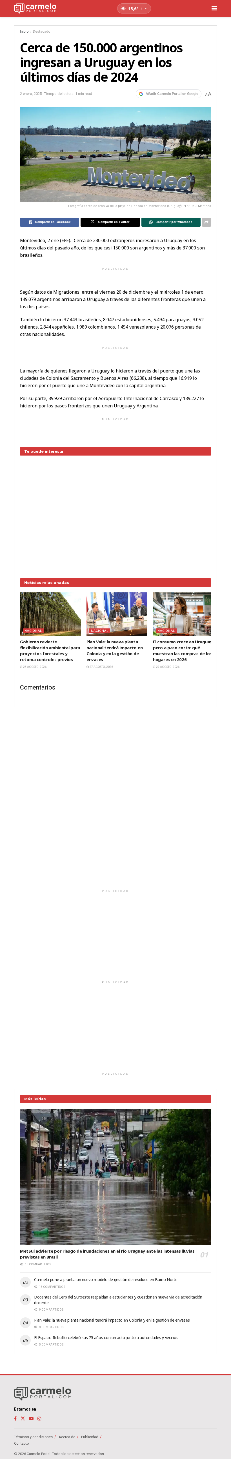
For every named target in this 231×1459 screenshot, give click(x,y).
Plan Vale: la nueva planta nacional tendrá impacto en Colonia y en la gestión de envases (114, 650)
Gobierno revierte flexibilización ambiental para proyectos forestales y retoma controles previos (50, 650)
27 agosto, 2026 (101, 666)
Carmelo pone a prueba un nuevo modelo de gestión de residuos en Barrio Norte (105, 1279)
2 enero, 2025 (31, 94)
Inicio (24, 32)
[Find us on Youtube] (31, 1418)
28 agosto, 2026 (34, 666)
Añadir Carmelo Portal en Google (172, 94)
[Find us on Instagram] (39, 1418)
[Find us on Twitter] (23, 1418)
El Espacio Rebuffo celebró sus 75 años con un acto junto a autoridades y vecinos (106, 1337)
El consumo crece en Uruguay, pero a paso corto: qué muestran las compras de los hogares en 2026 (183, 650)
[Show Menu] (214, 8)
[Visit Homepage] (35, 8)
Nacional (33, 631)
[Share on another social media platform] (206, 222)
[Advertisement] (115, 513)
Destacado (41, 32)
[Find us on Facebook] (15, 1418)
